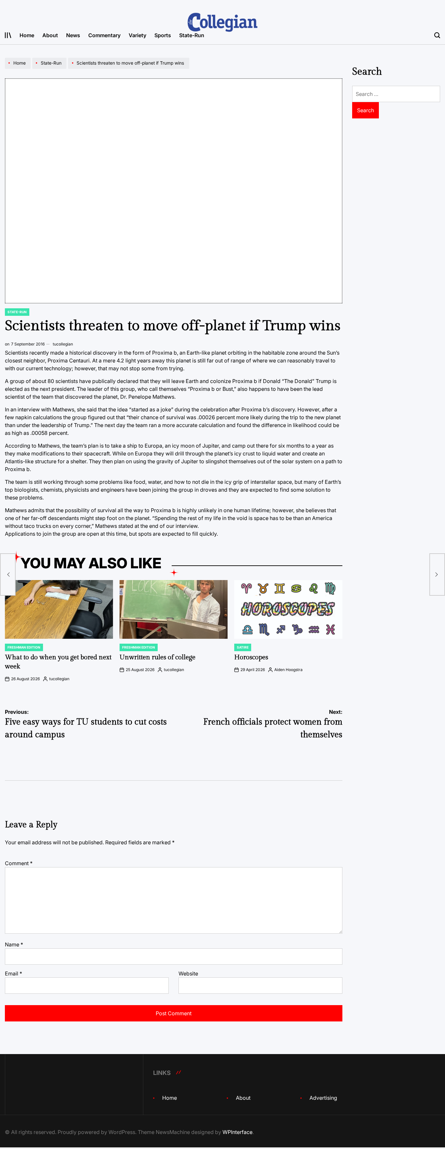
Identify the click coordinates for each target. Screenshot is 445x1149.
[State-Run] (50, 68)
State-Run (191, 35)
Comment (19, 863)
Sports (162, 35)
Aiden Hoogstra (288, 669)
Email (13, 973)
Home (27, 35)
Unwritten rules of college (157, 657)
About (50, 35)
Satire (243, 647)
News (73, 35)
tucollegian (63, 344)
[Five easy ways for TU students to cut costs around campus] (8, 574)
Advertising (323, 1098)
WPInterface (237, 1132)
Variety (137, 35)
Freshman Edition (23, 647)
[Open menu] (8, 35)
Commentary (104, 35)
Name (14, 944)
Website (188, 973)
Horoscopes (251, 657)
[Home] (18, 68)
